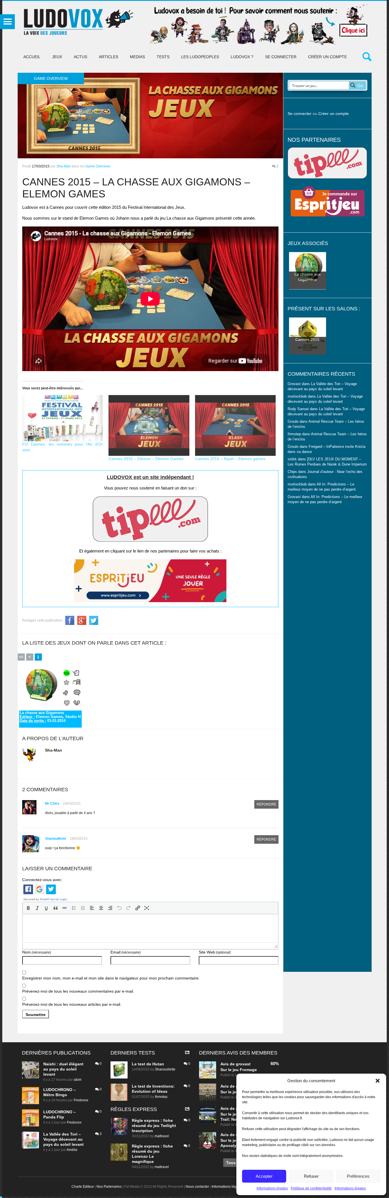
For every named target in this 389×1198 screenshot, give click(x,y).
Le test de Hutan (148, 1064)
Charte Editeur (82, 1187)
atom (77, 1080)
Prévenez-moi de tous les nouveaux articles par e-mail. (71, 1004)
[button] (377, 1081)
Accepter (264, 1176)
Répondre (266, 804)
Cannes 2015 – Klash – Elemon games (230, 458)
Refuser (311, 1176)
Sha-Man (63, 166)
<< (21, 657)
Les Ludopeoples (200, 56)
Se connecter (280, 56)
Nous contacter (197, 1187)
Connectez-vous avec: (42, 879)
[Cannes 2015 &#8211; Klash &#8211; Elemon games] (235, 425)
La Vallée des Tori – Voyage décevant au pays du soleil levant (63, 1139)
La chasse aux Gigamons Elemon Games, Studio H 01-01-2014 (50, 717)
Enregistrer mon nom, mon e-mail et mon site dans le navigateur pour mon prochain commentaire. (111, 978)
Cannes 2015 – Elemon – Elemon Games (145, 458)
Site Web (215, 952)
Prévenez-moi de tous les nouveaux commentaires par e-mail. (78, 991)
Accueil (31, 56)
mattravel (162, 1136)
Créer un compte (327, 56)
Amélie (72, 1150)
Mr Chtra (52, 804)
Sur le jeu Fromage (238, 1069)
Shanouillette (55, 839)
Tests (163, 56)
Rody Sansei (298, 409)
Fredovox (81, 1100)
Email (125, 952)
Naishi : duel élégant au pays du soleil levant (63, 1069)
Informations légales (272, 1188)
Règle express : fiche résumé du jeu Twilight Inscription (154, 1125)
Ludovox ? (242, 56)
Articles (108, 56)
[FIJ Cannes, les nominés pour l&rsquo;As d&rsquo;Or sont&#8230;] (62, 418)
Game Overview (97, 166)
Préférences (358, 1176)
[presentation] (28, 907)
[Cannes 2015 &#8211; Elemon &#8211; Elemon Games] (148, 425)
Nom (36, 952)
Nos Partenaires (109, 1187)
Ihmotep (294, 434)
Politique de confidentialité (311, 1188)
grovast (243, 1064)
